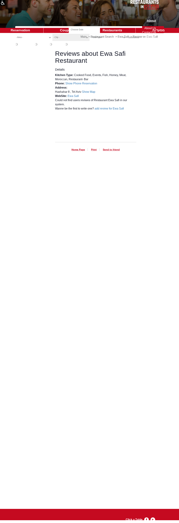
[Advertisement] (96, 331)
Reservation (89, 83)
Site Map (150, 36)
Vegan (41, 44)
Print (94, 149)
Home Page (78, 149)
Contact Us (149, 32)
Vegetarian (25, 44)
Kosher (57, 44)
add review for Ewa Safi (109, 108)
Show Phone (73, 83)
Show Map (88, 91)
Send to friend (111, 149)
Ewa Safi (73, 95)
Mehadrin (74, 44)
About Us (150, 28)
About (151, 20)
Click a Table (134, 519)
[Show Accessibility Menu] (3, 3)
